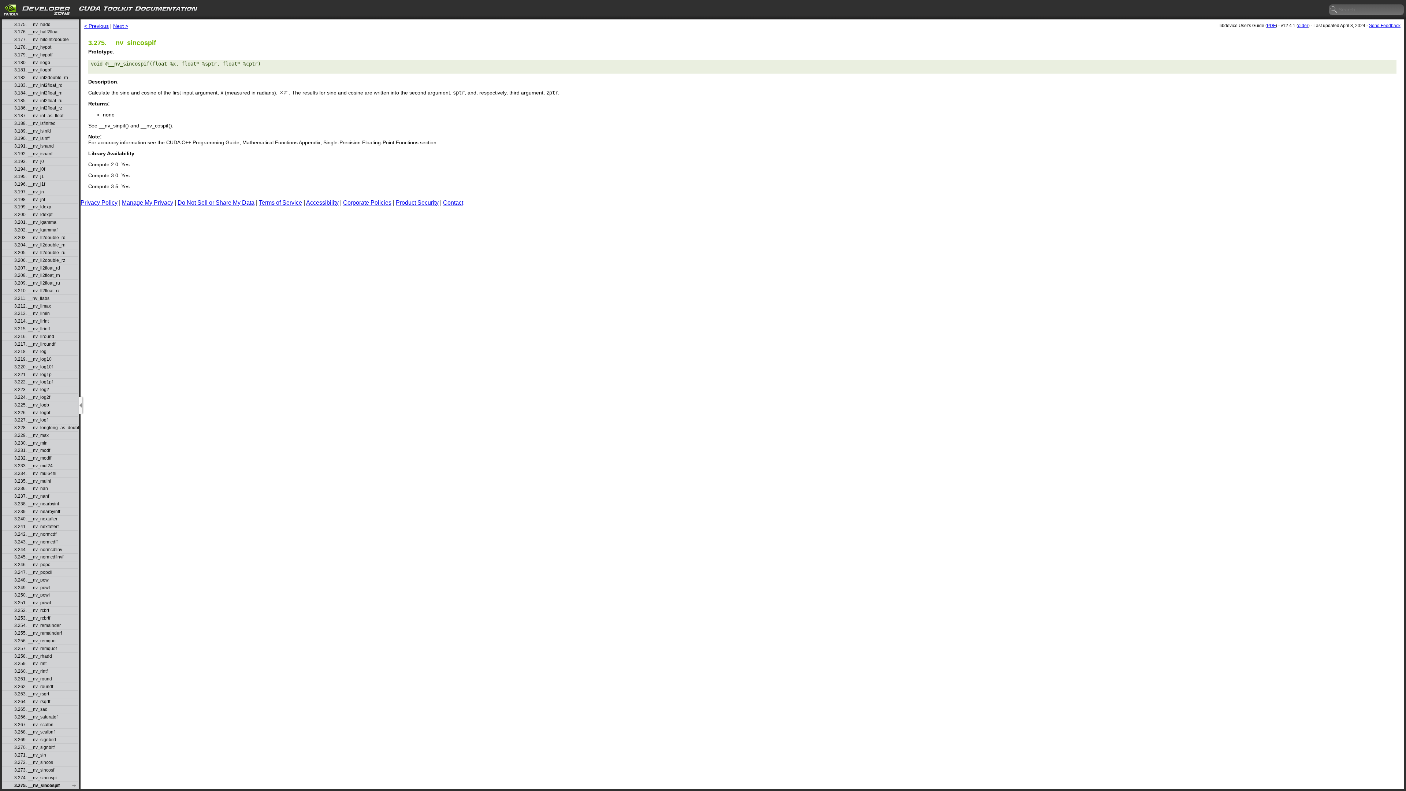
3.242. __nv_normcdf (35, 534)
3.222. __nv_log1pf (33, 382)
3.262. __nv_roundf (33, 686)
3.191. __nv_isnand (34, 146)
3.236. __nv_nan (31, 488)
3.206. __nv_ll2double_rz (39, 260)
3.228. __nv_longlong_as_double (46, 428)
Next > (120, 26)
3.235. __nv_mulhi (32, 481)
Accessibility (322, 203)
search (1334, 10)
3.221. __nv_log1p (33, 374)
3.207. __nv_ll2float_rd (37, 268)
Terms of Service (280, 203)
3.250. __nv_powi (32, 595)
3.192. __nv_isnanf (33, 154)
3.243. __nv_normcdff (35, 542)
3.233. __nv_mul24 (33, 466)
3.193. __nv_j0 (29, 161)
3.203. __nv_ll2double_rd (40, 237)
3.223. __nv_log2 (31, 389)
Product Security (417, 203)
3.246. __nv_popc (32, 564)
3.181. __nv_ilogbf (32, 70)
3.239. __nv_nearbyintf (37, 511)
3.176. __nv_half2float (36, 32)
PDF (1271, 25)
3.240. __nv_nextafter (35, 519)
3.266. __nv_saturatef (35, 717)
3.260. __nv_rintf (31, 671)
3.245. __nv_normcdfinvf (38, 557)
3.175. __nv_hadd (32, 24)
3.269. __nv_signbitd (35, 740)
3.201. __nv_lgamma (35, 222)
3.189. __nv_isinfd (32, 131)
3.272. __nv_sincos (33, 762)
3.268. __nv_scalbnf (34, 732)
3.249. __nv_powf (32, 588)
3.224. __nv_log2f (32, 397)
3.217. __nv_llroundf (34, 344)
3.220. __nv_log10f (33, 367)
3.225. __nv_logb (31, 405)
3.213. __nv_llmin (32, 313)
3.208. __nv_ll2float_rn (37, 275)
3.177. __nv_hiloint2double (41, 39)
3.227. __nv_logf (31, 420)
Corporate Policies (367, 203)
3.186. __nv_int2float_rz (38, 108)
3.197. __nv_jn (29, 192)
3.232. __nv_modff (32, 458)
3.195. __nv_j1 (29, 176)
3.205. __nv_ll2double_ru (40, 252)
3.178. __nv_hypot (32, 47)
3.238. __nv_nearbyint (36, 504)
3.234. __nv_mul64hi (35, 473)
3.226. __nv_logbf (32, 413)
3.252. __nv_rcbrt (31, 610)
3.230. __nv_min (31, 443)
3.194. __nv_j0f (29, 169)
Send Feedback (1385, 25)
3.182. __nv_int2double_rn (41, 77)
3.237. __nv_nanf (31, 496)
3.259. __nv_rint (30, 663)
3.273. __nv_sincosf (34, 770)
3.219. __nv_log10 (33, 359)
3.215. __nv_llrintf (32, 329)
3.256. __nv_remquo (35, 641)
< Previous (96, 26)
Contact (453, 203)
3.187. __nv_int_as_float (38, 116)
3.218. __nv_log (30, 351)
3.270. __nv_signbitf (34, 747)
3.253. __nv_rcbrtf (32, 618)
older (1303, 25)
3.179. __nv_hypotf (33, 55)
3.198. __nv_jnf (29, 199)
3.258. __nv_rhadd (33, 656)
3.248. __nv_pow (31, 580)
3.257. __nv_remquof (35, 648)
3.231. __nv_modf (32, 450)
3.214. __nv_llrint (31, 321)
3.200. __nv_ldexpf (33, 214)
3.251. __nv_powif (32, 603)
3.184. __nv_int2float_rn (38, 93)
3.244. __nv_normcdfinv (38, 549)
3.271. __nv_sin (30, 755)
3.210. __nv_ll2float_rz (37, 291)
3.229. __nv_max (31, 435)
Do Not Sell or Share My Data (216, 203)
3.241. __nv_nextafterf (36, 526)
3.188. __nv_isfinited (35, 123)
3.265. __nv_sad (31, 709)
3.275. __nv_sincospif (37, 785)
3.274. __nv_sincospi (35, 778)
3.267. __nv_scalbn (33, 725)
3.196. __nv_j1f (29, 184)
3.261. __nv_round (33, 679)
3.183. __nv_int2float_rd (38, 85)
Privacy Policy (99, 203)
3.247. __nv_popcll (33, 572)
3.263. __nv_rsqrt (31, 694)
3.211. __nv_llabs (31, 298)
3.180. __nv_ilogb (32, 62)
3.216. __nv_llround (34, 336)
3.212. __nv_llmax (32, 306)
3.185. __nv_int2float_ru (38, 101)
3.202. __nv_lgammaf (35, 230)
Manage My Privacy (147, 203)
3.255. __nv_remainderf (38, 633)
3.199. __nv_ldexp (32, 207)
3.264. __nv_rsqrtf (32, 701)
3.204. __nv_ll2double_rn (40, 245)
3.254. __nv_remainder (37, 625)
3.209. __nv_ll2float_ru (37, 283)
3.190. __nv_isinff (31, 138)
